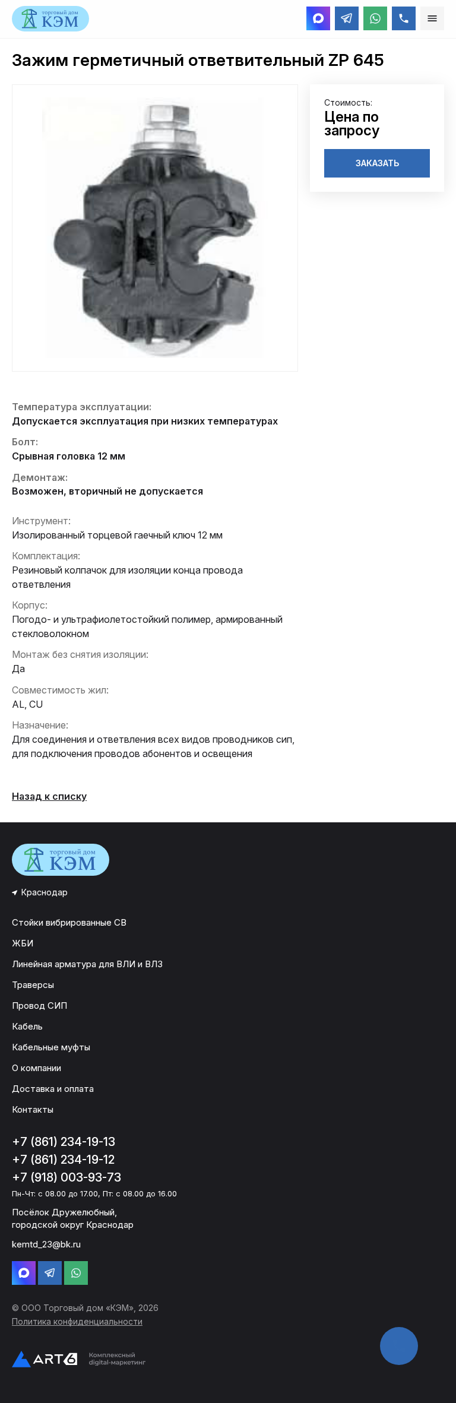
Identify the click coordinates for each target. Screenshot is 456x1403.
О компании (36, 1067)
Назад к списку (49, 796)
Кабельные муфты (51, 1047)
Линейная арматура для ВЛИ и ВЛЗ (87, 964)
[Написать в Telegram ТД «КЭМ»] (347, 18)
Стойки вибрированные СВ (69, 922)
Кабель (27, 1026)
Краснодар (44, 892)
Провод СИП (39, 1005)
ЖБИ (22, 943)
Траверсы (33, 984)
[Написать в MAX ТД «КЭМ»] (318, 18)
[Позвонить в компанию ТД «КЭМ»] (404, 18)
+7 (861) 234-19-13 (63, 1142)
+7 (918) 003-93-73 (66, 1177)
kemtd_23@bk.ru (46, 1244)
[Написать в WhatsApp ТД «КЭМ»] (375, 18)
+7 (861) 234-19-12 (63, 1159)
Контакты (32, 1109)
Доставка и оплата (53, 1088)
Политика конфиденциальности (77, 1321)
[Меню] (432, 18)
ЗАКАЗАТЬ (377, 163)
